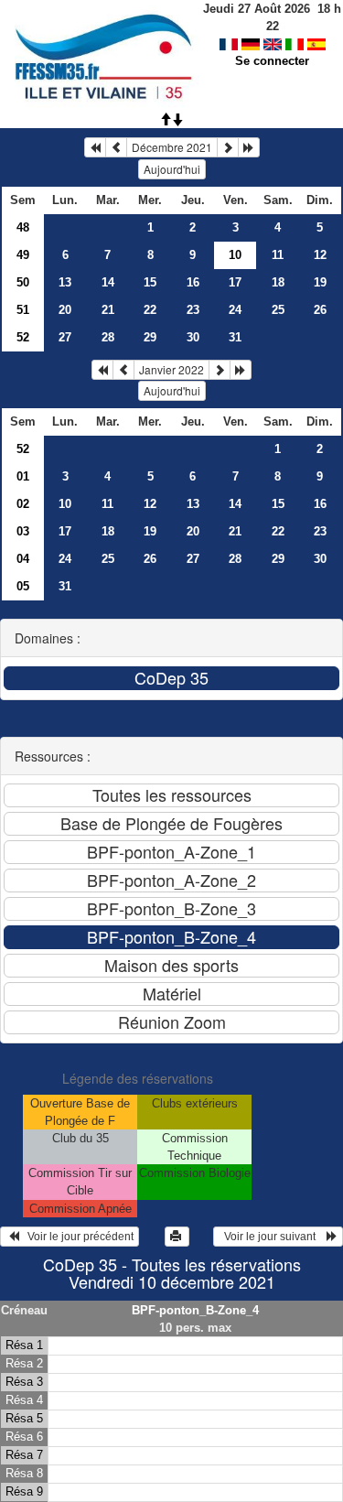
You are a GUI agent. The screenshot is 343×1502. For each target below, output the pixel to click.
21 (108, 310)
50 (22, 282)
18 (278, 282)
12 (320, 255)
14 (108, 282)
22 (150, 310)
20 (65, 310)
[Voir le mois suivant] (228, 147)
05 (22, 586)
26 (320, 310)
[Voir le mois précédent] (116, 147)
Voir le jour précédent (76, 1236)
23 (193, 310)
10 (65, 504)
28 (108, 337)
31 (235, 337)
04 (22, 559)
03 (22, 531)
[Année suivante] (249, 147)
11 (278, 255)
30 (193, 337)
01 (22, 476)
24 (235, 310)
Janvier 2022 (171, 369)
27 (65, 337)
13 (65, 282)
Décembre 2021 (172, 147)
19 (320, 282)
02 (22, 504)
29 (150, 337)
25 (278, 310)
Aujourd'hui (172, 169)
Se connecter (272, 61)
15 (150, 282)
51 (22, 310)
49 (22, 255)
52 (22, 337)
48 (22, 227)
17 (235, 282)
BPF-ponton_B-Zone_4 (195, 1310)
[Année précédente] (95, 147)
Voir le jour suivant (273, 1236)
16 (193, 282)
